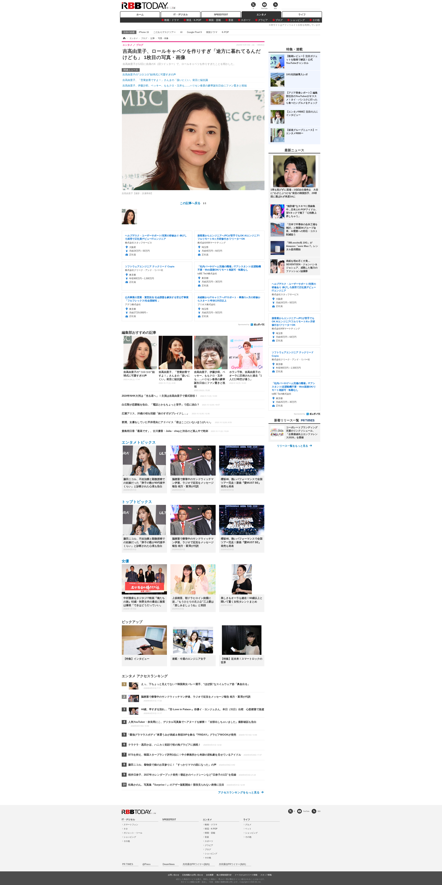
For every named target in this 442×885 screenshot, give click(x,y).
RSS (319, 811)
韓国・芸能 (215, 20)
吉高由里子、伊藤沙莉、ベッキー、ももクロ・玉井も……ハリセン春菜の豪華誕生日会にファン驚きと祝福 (184, 85)
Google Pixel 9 (194, 32)
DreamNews (169, 864)
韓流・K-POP (193, 20)
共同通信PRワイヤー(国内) (196, 864)
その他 (316, 20)
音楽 (230, 20)
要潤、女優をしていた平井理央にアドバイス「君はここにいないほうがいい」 (177, 422)
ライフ (302, 14)
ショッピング (297, 20)
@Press (146, 864)
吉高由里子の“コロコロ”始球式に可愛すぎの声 (149, 74)
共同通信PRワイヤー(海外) (232, 864)
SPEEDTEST (221, 14)
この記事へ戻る (193, 202)
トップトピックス (137, 502)
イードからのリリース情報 (246, 875)
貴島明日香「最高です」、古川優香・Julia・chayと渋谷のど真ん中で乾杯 (175, 430)
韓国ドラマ (211, 32)
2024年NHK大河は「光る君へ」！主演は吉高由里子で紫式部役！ (169, 395)
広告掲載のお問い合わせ (192, 875)
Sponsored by (243, 324)
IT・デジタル (181, 14)
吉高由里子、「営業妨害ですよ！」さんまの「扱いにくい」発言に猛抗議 (165, 80)
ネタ (126, 829)
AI (181, 32)
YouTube (306, 811)
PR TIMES (127, 864)
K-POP (225, 32)
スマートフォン (131, 824)
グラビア (263, 20)
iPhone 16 (144, 32)
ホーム (140, 14)
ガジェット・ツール (133, 833)
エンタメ (261, 14)
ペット (248, 829)
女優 (125, 561)
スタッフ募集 (266, 875)
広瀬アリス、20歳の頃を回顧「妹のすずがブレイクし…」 (166, 413)
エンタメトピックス (139, 442)
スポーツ (246, 20)
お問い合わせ (173, 875)
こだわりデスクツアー (164, 32)
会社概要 (210, 875)
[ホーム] (124, 38)
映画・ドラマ (171, 20)
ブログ (279, 20)
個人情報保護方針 (224, 875)
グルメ (248, 824)
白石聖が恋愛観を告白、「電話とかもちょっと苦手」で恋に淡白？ (171, 404)
